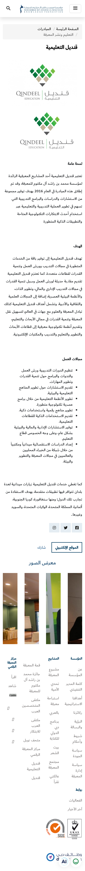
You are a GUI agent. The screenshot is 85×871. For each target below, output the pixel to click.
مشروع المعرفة (53, 672)
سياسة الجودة (77, 753)
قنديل (36, 778)
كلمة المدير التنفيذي (74, 686)
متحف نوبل (31, 740)
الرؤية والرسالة (76, 724)
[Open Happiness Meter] (75, 861)
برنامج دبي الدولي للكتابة (54, 730)
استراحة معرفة (53, 701)
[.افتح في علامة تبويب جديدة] (64, 861)
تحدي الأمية (55, 686)
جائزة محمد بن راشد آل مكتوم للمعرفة (31, 682)
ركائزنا (77, 713)
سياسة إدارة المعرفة (77, 770)
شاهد (12, 686)
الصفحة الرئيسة (67, 29)
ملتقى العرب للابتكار (35, 725)
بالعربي (54, 713)
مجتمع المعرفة (53, 764)
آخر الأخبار (75, 809)
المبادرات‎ (44, 29)
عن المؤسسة (75, 672)
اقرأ (13, 677)
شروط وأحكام (77, 739)
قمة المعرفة (31, 665)
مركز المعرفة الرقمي (31, 752)
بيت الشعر (55, 750)
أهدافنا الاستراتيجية (73, 701)
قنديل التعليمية (33, 766)
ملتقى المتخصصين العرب (31, 705)
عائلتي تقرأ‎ (54, 779)
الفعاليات (75, 800)
